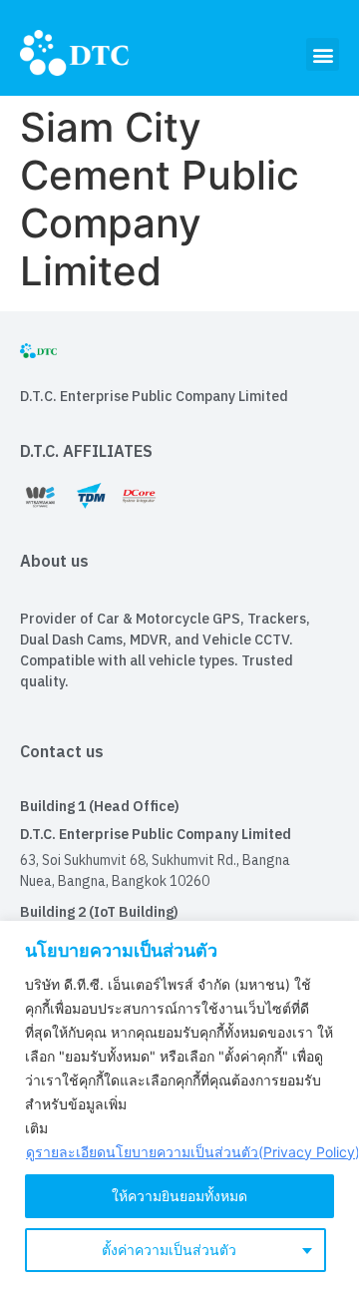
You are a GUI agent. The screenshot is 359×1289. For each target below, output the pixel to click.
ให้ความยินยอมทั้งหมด (179, 1195)
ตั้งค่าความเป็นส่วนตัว (169, 1249)
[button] (322, 54)
